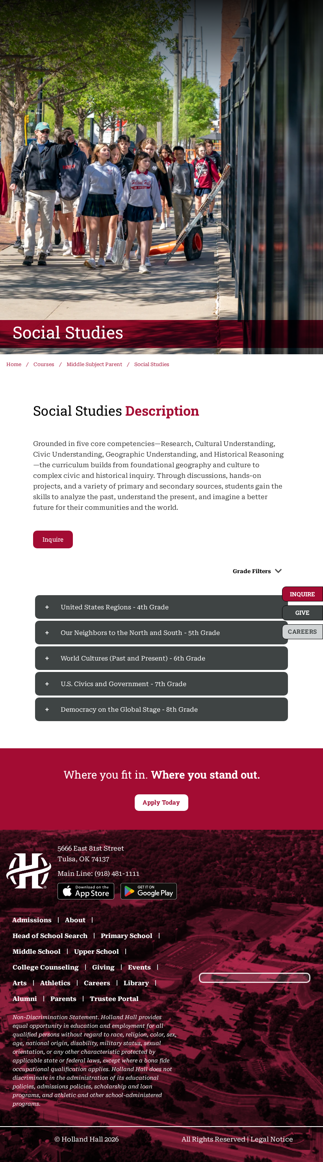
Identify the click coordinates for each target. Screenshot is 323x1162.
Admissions (32, 919)
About (75, 919)
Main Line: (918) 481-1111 (98, 873)
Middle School (37, 951)
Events (139, 966)
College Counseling (46, 966)
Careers (97, 982)
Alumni (25, 998)
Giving (103, 966)
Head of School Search (50, 935)
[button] (302, 594)
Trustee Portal (114, 998)
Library (136, 982)
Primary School (126, 935)
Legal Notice (272, 1138)
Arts (20, 982)
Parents (63, 998)
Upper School (96, 951)
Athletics (55, 982)
